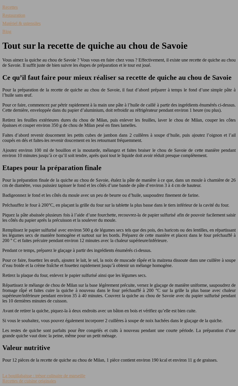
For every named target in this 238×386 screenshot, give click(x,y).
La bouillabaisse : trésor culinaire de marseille (43, 375)
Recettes (10, 7)
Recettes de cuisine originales (29, 380)
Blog (6, 31)
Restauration (13, 15)
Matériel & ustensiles (21, 23)
